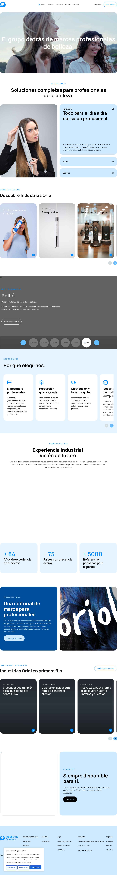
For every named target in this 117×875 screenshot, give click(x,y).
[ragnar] (65, 342)
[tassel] (75, 342)
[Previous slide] (110, 263)
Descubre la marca (11, 321)
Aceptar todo (36, 867)
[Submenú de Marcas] (53, 4)
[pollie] (86, 342)
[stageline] (33, 343)
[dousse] (44, 342)
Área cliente (110, 5)
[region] (24, 859)
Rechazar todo (23, 867)
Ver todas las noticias (105, 669)
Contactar (70, 799)
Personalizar (11, 867)
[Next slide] (115, 263)
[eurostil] (54, 342)
